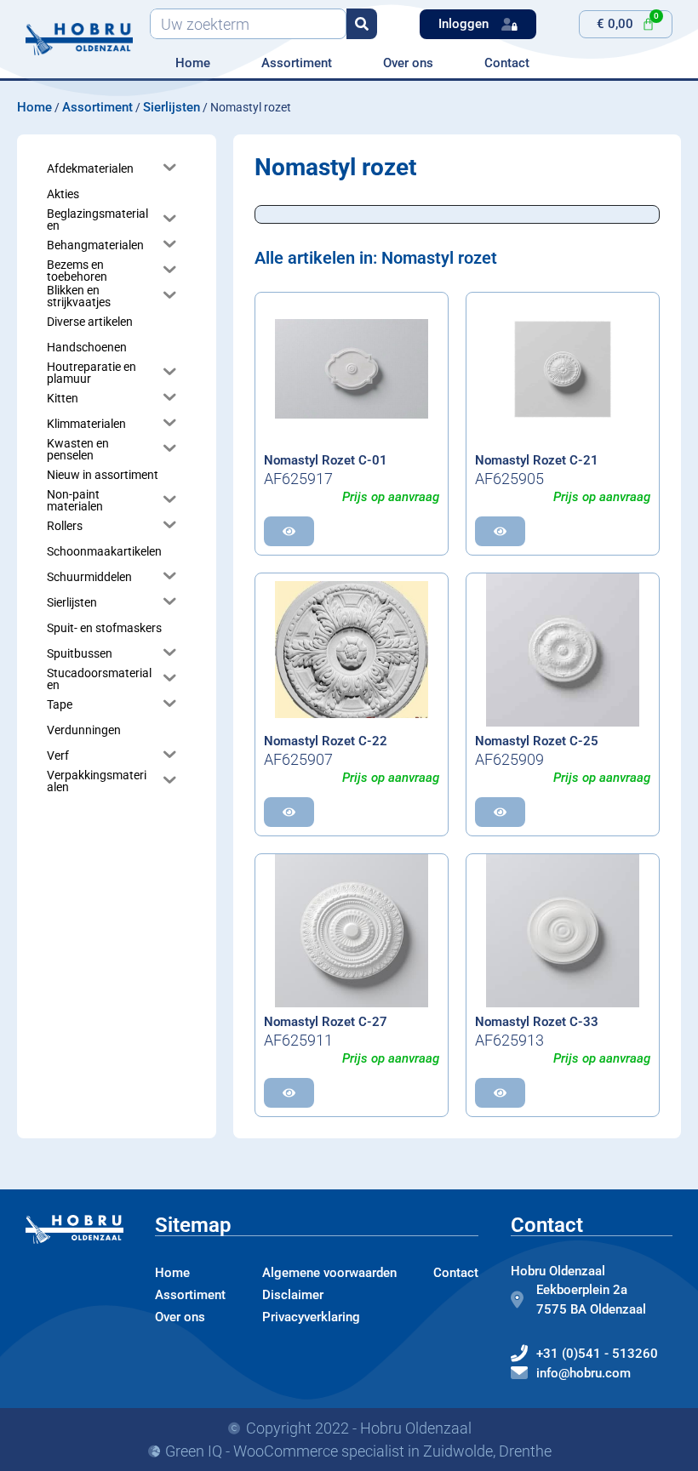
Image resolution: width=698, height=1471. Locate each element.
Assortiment (296, 63)
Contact (506, 63)
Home (192, 63)
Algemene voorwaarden (329, 1272)
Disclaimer (292, 1295)
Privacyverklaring (311, 1317)
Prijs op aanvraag (390, 497)
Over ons (408, 63)
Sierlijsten (171, 107)
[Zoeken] (361, 24)
